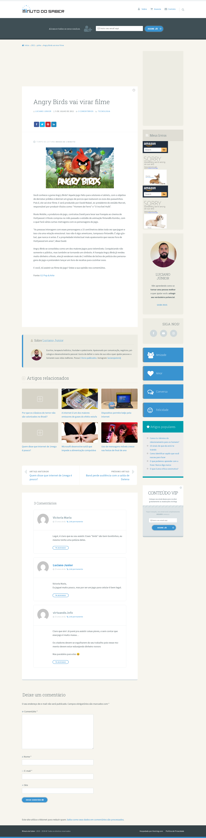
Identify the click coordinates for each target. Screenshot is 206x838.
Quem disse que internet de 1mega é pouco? (51, 475)
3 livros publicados (88, 358)
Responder (62, 548)
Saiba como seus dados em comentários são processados (95, 819)
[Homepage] (43, 9)
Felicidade (162, 409)
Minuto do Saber (28, 831)
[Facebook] (153, 333)
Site (26, 785)
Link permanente (76, 521)
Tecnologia (104, 111)
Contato (172, 9)
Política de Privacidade (175, 831)
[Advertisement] (80, 68)
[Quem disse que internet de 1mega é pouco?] (40, 441)
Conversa (161, 391)
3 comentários (85, 111)
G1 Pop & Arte (47, 275)
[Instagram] (173, 333)
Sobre (144, 9)
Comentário (31, 711)
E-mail (28, 770)
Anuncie (157, 9)
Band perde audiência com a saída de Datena (107, 475)
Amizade (161, 354)
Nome (27, 756)
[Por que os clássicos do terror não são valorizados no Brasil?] (40, 408)
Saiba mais (162, 305)
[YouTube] (163, 333)
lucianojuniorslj (114, 358)
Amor (159, 373)
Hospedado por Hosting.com (151, 831)
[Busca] (181, 6)
